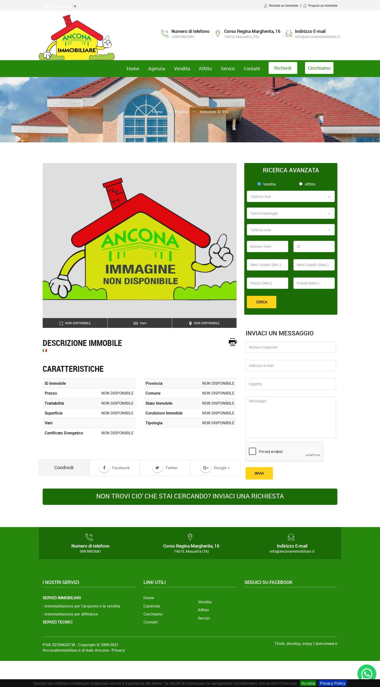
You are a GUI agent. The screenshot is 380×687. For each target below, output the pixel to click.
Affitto (310, 184)
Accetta (308, 683)
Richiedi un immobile (283, 5)
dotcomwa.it (326, 643)
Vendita (181, 111)
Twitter (171, 467)
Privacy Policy (332, 683)
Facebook (120, 467)
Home (157, 111)
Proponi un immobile (322, 5)
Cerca (261, 301)
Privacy (118, 650)
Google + (221, 467)
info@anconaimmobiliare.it (317, 36)
